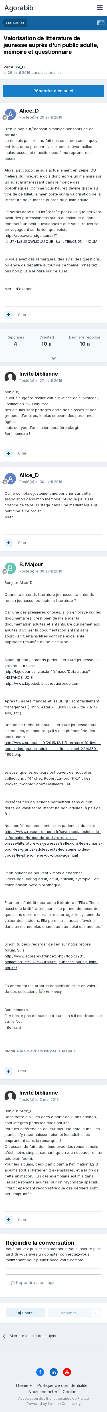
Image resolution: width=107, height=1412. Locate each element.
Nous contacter (43, 1391)
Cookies (70, 1391)
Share (27, 1313)
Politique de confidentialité (62, 1385)
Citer (22, 314)
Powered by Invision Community (54, 1403)
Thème (22, 1385)
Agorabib (18, 8)
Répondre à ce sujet (53, 90)
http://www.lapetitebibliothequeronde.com (42, 683)
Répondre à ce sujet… (36, 1282)
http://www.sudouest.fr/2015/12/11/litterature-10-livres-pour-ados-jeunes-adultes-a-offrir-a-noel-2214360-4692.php (53, 748)
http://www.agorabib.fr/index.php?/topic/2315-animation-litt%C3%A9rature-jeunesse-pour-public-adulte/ (51, 962)
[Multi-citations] (9, 315)
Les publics (51, 72)
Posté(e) (40, 117)
